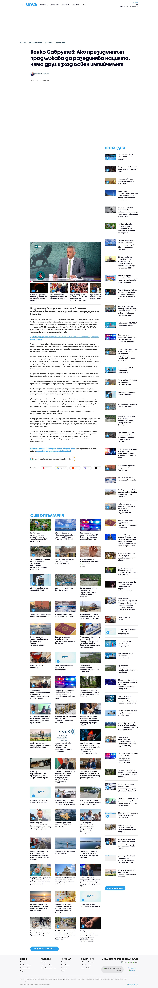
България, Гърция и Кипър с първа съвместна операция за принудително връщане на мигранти (128, 212)
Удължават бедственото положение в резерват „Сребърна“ (89, 668)
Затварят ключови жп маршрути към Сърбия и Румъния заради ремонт (90, 616)
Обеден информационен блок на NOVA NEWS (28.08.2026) (128, 815)
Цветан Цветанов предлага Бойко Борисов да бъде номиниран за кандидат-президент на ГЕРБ (90, 882)
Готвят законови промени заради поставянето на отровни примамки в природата (38, 537)
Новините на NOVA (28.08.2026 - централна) (125, 370)
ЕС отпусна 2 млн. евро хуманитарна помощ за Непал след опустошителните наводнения (127, 684)
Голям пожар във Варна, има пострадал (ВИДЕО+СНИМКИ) (64, 561)
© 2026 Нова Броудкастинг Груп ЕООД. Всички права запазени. (35, 984)
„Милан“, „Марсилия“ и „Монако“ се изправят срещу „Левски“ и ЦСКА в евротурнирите (128, 726)
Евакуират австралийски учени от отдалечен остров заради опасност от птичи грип (128, 195)
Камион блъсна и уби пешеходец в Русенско (64, 615)
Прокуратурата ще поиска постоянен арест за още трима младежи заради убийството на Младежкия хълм (88, 936)
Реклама (22, 979)
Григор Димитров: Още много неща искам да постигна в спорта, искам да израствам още (127, 294)
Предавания (65, 965)
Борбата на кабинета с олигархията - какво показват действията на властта (65, 881)
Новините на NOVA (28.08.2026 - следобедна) (125, 656)
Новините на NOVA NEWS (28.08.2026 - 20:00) (128, 324)
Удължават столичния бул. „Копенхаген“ (64, 589)
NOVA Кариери (86, 965)
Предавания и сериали (48, 968)
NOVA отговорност (87, 962)
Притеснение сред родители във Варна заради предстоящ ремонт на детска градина (63, 908)
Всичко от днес (25, 965)
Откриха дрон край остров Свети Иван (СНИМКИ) (63, 825)
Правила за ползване (108, 979)
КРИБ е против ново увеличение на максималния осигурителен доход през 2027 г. (63, 747)
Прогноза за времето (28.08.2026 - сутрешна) (90, 905)
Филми (63, 971)
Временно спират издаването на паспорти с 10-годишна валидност (65, 640)
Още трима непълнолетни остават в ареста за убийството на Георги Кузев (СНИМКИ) (40, 694)
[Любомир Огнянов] (32, 74)
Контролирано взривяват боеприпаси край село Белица (39, 933)
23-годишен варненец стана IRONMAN (39, 589)
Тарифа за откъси (57, 979)
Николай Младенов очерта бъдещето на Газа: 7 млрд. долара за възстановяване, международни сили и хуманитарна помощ (127, 540)
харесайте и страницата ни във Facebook (53, 451)
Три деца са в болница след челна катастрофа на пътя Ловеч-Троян (90, 802)
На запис (66, 5)
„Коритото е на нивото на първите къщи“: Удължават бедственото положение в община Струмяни (40, 564)
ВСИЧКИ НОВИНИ (115, 888)
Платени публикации (25, 981)
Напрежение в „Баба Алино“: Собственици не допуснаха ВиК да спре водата (89, 693)
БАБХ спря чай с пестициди (36, 666)
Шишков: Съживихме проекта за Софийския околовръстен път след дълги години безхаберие (90, 775)
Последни (23, 962)
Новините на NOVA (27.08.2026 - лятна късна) (125, 157)
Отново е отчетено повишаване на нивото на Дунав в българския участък (89, 854)
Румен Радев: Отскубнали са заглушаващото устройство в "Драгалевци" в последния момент (88, 828)
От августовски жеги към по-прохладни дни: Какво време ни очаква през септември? (39, 907)
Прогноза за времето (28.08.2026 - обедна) (39, 801)
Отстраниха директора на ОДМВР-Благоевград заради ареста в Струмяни (89, 536)
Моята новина (25, 968)
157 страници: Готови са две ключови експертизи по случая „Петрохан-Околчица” (127, 787)
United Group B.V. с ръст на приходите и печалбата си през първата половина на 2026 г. (127, 453)
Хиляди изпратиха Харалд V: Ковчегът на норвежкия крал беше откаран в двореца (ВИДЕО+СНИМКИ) (127, 311)
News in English (85, 968)
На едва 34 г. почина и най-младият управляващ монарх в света (127, 557)
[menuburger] (21, 5)
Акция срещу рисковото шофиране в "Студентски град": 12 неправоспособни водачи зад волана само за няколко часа (90, 642)
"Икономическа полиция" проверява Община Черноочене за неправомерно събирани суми (65, 694)
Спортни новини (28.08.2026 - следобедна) (124, 644)
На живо (76, 5)
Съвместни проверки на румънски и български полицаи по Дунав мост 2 (65, 802)
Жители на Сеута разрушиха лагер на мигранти (126, 181)
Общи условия (81, 979)
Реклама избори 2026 (31, 979)
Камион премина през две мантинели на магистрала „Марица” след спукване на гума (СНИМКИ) (39, 855)
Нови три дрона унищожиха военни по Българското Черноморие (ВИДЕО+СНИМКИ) (39, 641)
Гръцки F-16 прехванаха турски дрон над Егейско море (127, 713)
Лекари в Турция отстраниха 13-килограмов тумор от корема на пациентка (127, 700)
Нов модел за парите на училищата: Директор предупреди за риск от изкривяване (40, 719)
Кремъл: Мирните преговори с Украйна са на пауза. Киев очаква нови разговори (128, 279)
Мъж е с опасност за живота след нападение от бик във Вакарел (40, 745)
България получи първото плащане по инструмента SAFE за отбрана (65, 719)
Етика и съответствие (120, 979)
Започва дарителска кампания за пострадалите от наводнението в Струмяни (88, 592)
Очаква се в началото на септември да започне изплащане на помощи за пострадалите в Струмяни (65, 935)
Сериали (64, 968)
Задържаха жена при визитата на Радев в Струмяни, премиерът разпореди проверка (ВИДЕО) (89, 720)
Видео (22, 971)
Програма (54, 5)
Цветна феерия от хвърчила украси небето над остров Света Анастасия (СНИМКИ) (65, 536)
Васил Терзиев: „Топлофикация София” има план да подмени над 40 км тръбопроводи (40, 826)
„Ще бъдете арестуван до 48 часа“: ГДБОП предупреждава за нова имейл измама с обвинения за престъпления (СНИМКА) (90, 748)
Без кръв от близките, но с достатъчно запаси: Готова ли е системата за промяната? (40, 881)
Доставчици (66, 979)
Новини (43, 5)
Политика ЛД (98, 979)
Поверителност (90, 979)
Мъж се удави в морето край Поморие (65, 852)
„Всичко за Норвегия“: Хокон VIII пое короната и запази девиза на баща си (126, 859)
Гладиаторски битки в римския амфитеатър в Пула (128, 169)
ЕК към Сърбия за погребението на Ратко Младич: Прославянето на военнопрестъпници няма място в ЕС (126, 262)
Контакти (73, 979)
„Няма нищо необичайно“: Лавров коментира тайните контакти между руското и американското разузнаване (65, 777)
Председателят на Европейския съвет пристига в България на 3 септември (127, 571)
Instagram (52, 448)
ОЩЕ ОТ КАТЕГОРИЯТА (44, 949)
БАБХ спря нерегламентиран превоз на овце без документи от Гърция (39, 775)
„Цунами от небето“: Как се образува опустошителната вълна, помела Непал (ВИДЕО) (126, 437)
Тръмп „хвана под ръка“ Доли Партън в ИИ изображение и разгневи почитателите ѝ (127, 586)
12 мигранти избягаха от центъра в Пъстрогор (40, 615)
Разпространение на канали (45, 979)
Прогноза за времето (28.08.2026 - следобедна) (64, 667)
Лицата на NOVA (46, 965)
